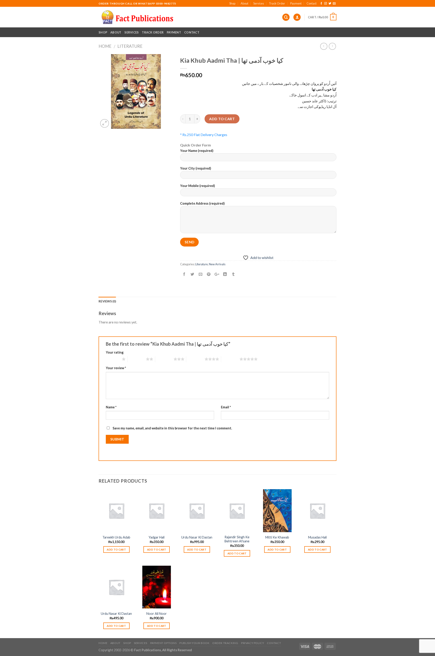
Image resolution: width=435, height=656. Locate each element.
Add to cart (222, 119)
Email (226, 407)
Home (105, 46)
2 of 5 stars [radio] (137, 359)
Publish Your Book (194, 643)
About (244, 3)
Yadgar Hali (156, 537)
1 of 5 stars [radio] (113, 359)
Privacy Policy (252, 643)
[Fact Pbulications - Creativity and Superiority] (137, 17)
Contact (312, 3)
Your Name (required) (196, 151)
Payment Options (163, 643)
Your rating (114, 352)
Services (258, 3)
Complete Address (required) (202, 203)
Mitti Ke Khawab (277, 537)
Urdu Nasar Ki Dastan (196, 537)
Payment (296, 3)
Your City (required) (195, 168)
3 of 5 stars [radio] (164, 359)
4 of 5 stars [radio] (195, 359)
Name (111, 407)
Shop (232, 3)
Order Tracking (225, 643)
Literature (130, 46)
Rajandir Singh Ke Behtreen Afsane (237, 539)
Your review (116, 368)
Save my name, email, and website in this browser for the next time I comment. (172, 428)
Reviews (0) (107, 301)
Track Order (277, 3)
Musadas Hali (317, 537)
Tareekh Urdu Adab (116, 537)
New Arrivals (217, 264)
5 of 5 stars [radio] (230, 359)
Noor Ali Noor (156, 613)
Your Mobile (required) (197, 186)
